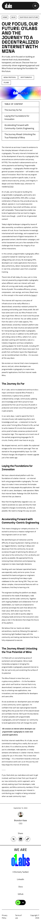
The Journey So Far (13, 110)
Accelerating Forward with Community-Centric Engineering (19, 126)
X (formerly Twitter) (21, 871)
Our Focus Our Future (29, 17)
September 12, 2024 (20, 808)
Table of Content (13, 104)
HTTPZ (10, 186)
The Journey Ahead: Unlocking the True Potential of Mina (20, 136)
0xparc (33, 295)
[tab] (10, 77)
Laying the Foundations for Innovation (16, 117)
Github (20, 894)
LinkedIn (20, 879)
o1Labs (6, 82)
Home (5, 17)
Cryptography (26, 77)
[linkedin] (20, 839)
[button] (35, 5)
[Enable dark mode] (20, 902)
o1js (32, 440)
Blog (13, 17)
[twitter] (13, 839)
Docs (20, 886)
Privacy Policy (4, 916)
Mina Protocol (10, 77)
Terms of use (18, 916)
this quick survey (8, 790)
